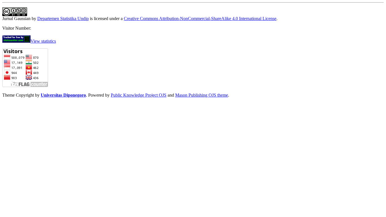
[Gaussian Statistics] (16, 41)
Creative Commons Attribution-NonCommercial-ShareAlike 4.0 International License (200, 18)
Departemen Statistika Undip (63, 18)
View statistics (43, 41)
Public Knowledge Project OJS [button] (138, 95)
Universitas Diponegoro (63, 95)
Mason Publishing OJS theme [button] (201, 95)
